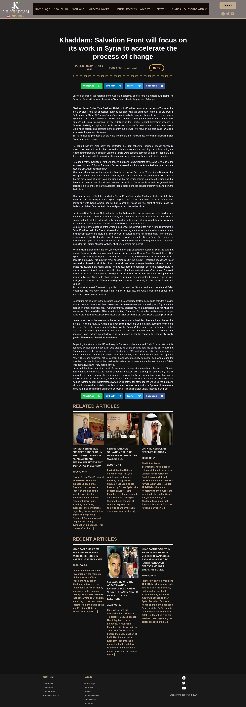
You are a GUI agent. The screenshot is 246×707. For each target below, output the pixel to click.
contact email (90, 699)
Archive (145, 9)
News (160, 9)
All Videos (48, 687)
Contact (228, 5)
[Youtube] (232, 14)
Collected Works (98, 9)
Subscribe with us (196, 9)
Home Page (42, 9)
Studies (176, 9)
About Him (61, 9)
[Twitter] (228, 14)
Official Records (126, 9)
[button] (156, 67)
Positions (77, 9)
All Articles (48, 683)
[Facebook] (223, 14)
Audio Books (49, 691)
